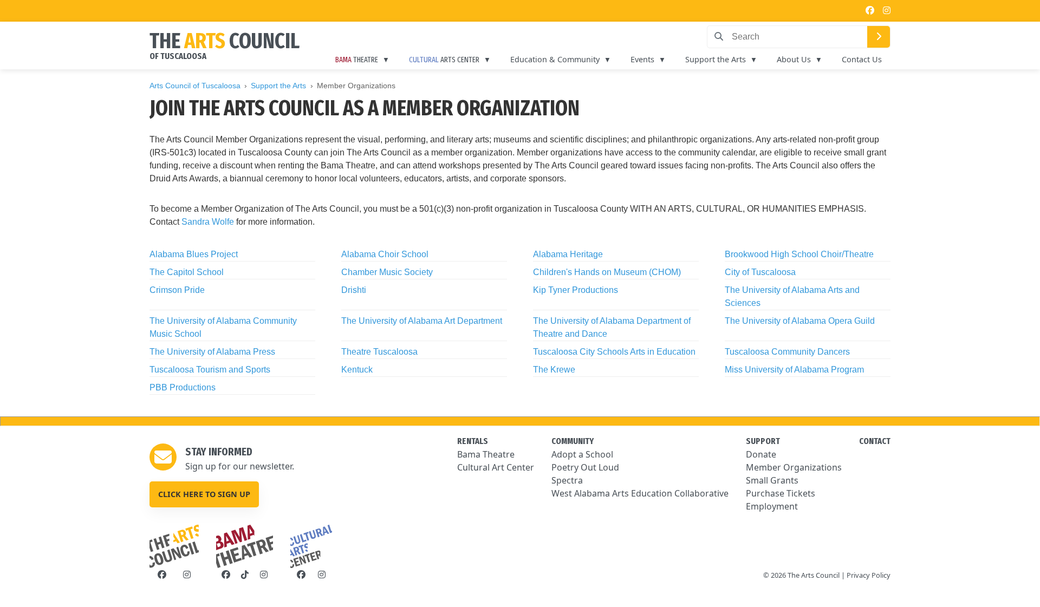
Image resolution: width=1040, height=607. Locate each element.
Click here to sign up (204, 494)
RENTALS (472, 441)
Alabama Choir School (384, 254)
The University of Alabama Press (212, 351)
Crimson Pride (177, 290)
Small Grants (772, 480)
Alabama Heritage (568, 254)
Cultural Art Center (495, 467)
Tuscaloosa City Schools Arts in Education (614, 351)
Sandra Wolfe (207, 221)
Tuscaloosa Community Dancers (787, 351)
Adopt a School (582, 454)
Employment (772, 506)
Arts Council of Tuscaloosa (195, 85)
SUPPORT (763, 441)
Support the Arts (715, 59)
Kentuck (357, 369)
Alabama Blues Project (194, 254)
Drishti (353, 290)
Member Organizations (794, 467)
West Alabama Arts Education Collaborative (640, 493)
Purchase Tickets (780, 493)
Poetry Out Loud (585, 467)
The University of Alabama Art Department (421, 320)
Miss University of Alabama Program (794, 369)
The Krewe (554, 369)
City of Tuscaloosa (760, 272)
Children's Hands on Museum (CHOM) (607, 272)
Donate (761, 454)
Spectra (567, 480)
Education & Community (555, 59)
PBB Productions (183, 387)
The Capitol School (187, 272)
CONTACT (874, 441)
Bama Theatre (486, 454)
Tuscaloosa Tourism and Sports (210, 369)
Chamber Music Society (387, 272)
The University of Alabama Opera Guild (800, 320)
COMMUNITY (572, 441)
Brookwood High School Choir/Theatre (799, 254)
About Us (794, 59)
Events (642, 59)
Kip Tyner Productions (575, 290)
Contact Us (862, 59)
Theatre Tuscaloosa (379, 351)
